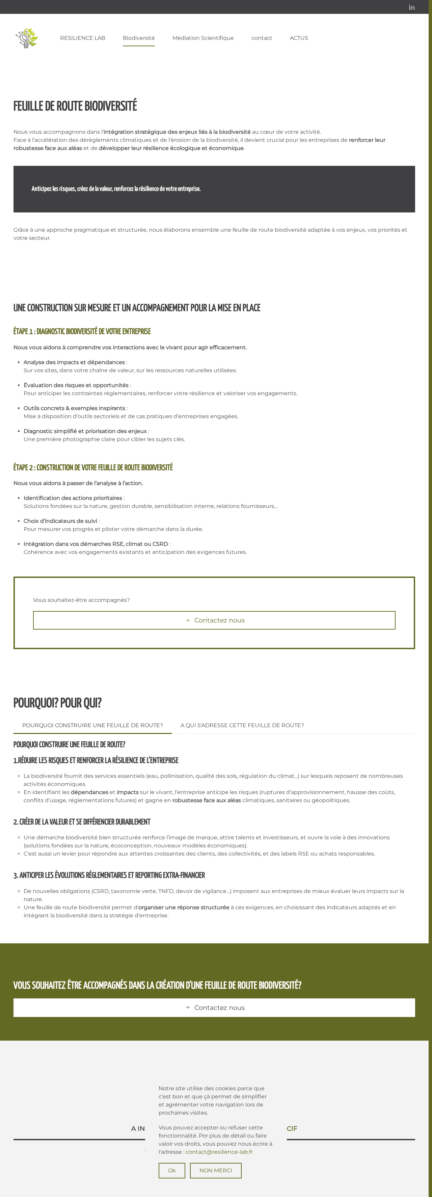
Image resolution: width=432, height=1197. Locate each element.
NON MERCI (215, 1170)
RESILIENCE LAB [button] (82, 38)
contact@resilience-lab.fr (219, 1152)
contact (261, 38)
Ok (172, 1170)
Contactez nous (219, 620)
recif (287, 1128)
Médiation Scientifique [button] (203, 38)
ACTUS (299, 38)
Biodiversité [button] (139, 38)
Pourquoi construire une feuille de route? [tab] (92, 725)
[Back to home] (28, 38)
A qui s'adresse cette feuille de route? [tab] (242, 725)
